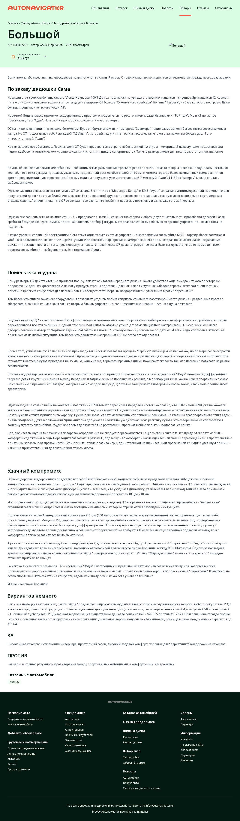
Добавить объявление (25, 733)
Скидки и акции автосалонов (141, 788)
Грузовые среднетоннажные (26, 748)
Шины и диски (134, 731)
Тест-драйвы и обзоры (35, 23)
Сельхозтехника (75, 745)
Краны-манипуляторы (79, 735)
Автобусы (14, 759)
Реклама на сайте (192, 744)
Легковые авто (19, 713)
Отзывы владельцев (139, 722)
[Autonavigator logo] (36, 8)
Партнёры (187, 724)
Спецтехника (75, 713)
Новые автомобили (20, 724)
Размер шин (130, 737)
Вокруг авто (131, 783)
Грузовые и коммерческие (28, 742)
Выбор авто (131, 751)
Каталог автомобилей (140, 713)
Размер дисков (132, 742)
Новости (129, 771)
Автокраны (72, 719)
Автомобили (131, 777)
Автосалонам (189, 750)
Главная (13, 23)
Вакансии (187, 760)
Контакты (187, 739)
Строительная (74, 729)
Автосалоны (188, 719)
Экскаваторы (73, 740)
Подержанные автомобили (25, 719)
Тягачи (12, 764)
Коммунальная (74, 724)
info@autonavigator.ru (159, 805)
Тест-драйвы (131, 757)
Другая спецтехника (78, 750)
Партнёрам (188, 755)
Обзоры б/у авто (134, 762)
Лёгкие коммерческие (21, 753)
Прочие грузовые (19, 769)
